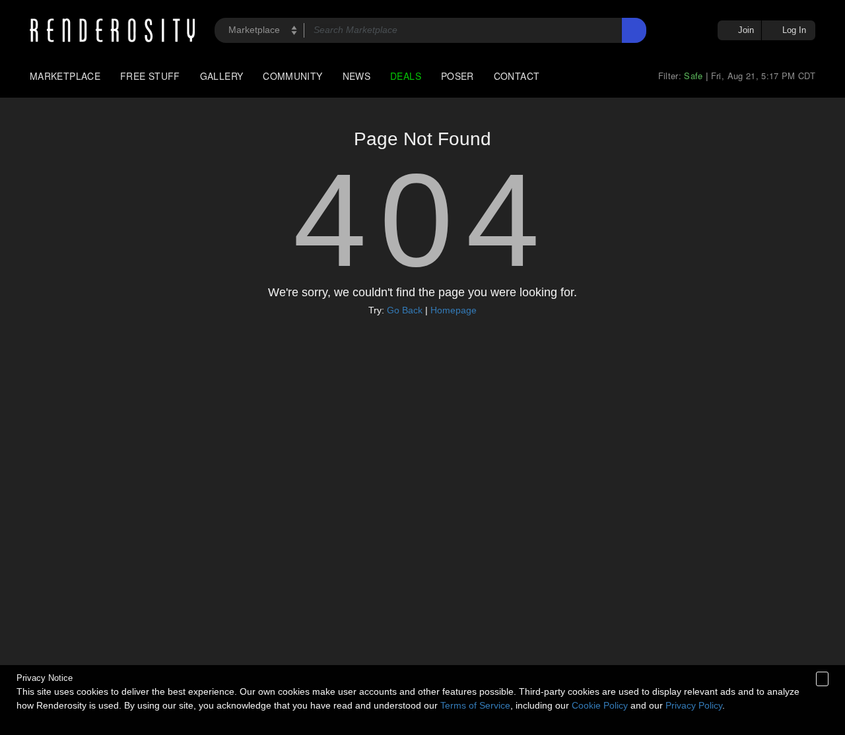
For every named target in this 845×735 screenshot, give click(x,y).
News (356, 75)
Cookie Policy (600, 705)
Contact (517, 75)
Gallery (222, 75)
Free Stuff (150, 75)
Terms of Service (475, 705)
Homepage (453, 310)
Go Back (404, 310)
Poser (457, 75)
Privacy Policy (693, 705)
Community (292, 75)
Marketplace (65, 75)
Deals (405, 75)
